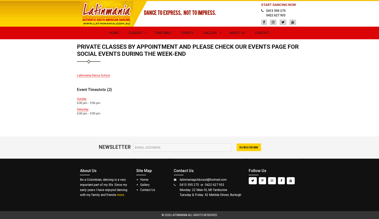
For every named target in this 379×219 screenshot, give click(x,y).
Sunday (81, 99)
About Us (237, 33)
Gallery (210, 33)
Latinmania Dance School (93, 75)
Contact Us (147, 190)
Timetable (163, 33)
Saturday (82, 109)
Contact (262, 33)
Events (187, 33)
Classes (135, 33)
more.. (121, 195)
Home (113, 33)
